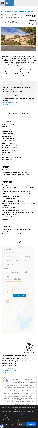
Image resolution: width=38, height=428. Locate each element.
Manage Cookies (9, 424)
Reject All (21, 424)
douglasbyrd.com (7, 372)
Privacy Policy (22, 414)
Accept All (31, 424)
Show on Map (20, 296)
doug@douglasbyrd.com (10, 102)
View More (6, 104)
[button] (2, 426)
